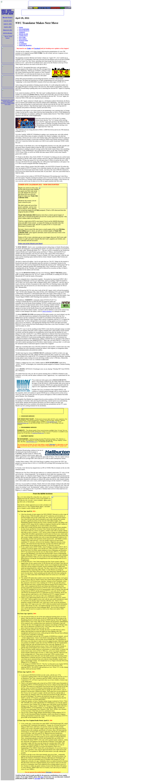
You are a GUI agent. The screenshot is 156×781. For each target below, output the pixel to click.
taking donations (47, 311)
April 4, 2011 (7, 27)
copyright (37, 778)
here (42, 777)
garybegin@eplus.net (22, 423)
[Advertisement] (7, 134)
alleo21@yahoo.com (31, 441)
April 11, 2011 (8, 24)
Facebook (37, 48)
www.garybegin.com (52, 421)
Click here (52, 444)
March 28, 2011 (7, 30)
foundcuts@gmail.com (38, 433)
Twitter (29, 48)
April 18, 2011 (8, 21)
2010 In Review (7, 33)
